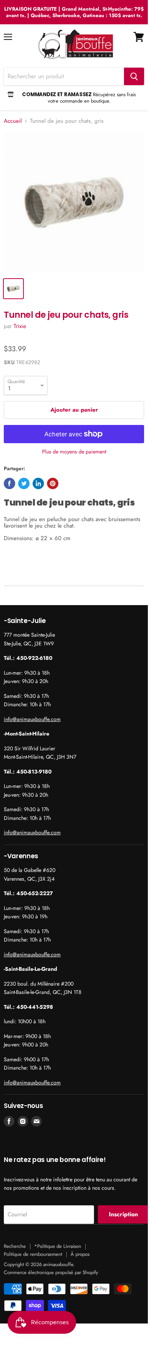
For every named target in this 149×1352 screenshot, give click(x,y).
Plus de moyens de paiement (74, 452)
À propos (80, 1254)
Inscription (123, 1214)
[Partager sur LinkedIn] (38, 483)
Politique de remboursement (33, 1254)
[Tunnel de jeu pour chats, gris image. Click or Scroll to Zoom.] (74, 202)
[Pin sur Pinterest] (52, 483)
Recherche (15, 1246)
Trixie (20, 326)
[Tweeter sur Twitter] (24, 483)
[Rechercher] (134, 76)
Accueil (13, 121)
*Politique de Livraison (57, 1246)
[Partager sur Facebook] (9, 483)
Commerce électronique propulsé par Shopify (51, 1272)
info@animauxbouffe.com (32, 719)
